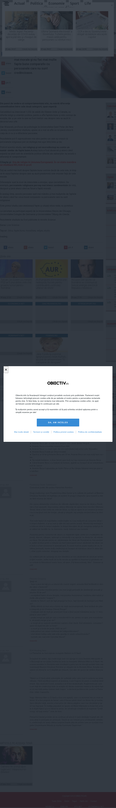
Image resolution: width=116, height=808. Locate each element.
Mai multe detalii (21, 432)
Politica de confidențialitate (90, 432)
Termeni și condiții (41, 432)
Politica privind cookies (63, 432)
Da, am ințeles (58, 422)
